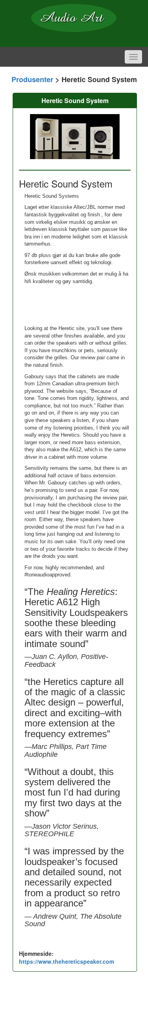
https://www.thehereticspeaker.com (66, 961)
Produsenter (32, 79)
